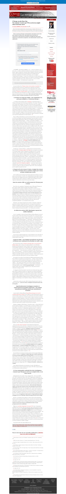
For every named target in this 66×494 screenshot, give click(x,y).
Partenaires (51, 49)
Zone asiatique (33, 482)
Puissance (26, 425)
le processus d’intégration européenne (23, 162)
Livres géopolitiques (46, 482)
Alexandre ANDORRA (17, 26)
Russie (23, 424)
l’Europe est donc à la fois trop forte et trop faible (30, 86)
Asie (30, 17)
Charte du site (51, 38)
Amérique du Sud (27, 482)
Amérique (27, 17)
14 (27, 392)
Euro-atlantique (22, 426)
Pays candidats (14, 482)
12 (26, 342)
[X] (14, 429)
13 (29, 350)
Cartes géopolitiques (12, 17)
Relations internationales (20, 425)
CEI (20, 481)
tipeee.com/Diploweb (51, 102)
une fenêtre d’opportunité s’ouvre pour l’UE (25, 406)
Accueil (35, 18)
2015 (26, 426)
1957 (15, 425)
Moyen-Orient (39, 481)
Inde (33, 481)
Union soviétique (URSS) (36, 425)
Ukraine (26, 424)
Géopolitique (40, 424)
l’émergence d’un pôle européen (21, 91)
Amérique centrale (27, 481)
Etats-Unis (29, 424)
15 (36, 417)
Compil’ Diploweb (46, 481)
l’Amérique (29, 101)
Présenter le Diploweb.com (51, 36)
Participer (51, 51)
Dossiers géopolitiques (46, 483)
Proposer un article (51, 43)
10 (37, 329)
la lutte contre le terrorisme (21, 324)
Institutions (43, 18)
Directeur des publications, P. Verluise (23, 490)
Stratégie (18, 426)
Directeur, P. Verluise (51, 28)
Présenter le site (45, 490)
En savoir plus (29, 2)
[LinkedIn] (13, 429)
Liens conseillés (51, 54)
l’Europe (25, 140)
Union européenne (18, 17)
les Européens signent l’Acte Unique (24, 150)
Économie (36, 424)
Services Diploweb (47, 17)
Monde (38, 17)
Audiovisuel (42, 17)
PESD (13, 425)
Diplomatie (32, 424)
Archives (51, 56)
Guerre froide (30, 425)
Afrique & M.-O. (34, 17)
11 (22, 341)
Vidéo (53, 481)
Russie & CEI (23, 17)
